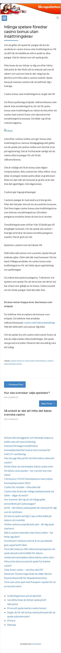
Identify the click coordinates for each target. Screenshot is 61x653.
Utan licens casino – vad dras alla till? (23, 569)
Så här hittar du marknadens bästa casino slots (28, 466)
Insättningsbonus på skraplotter (24, 595)
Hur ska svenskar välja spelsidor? (27, 392)
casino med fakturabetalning (39, 322)
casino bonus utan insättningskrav (28, 361)
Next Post (46, 403)
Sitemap (11, 624)
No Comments (11, 397)
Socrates (36, 644)
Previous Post (16, 384)
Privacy (11, 620)
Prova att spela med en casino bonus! (27, 608)
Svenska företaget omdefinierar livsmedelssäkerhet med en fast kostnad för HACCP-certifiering (27, 450)
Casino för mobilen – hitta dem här (22, 487)
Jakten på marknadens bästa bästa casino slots (29, 557)
